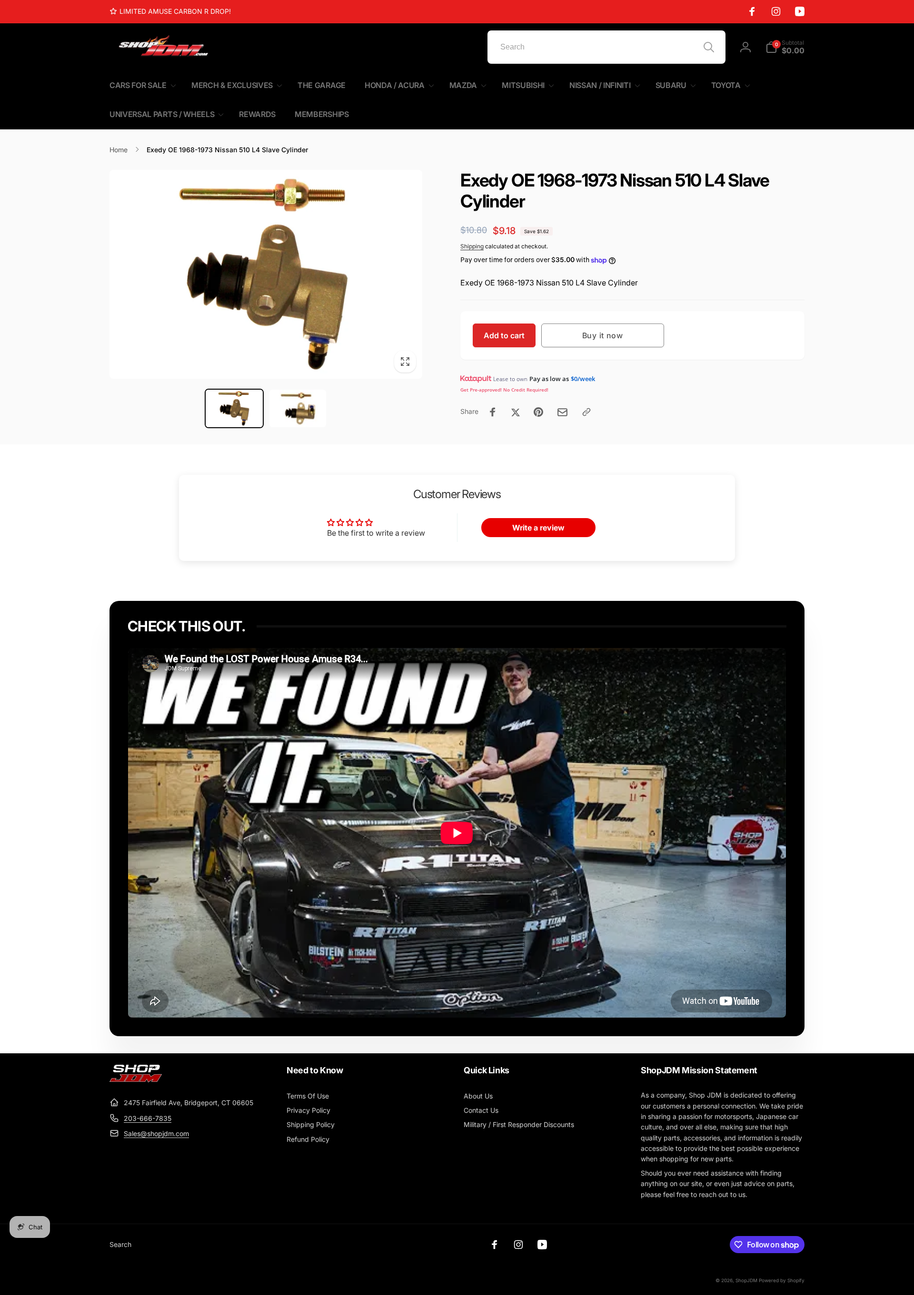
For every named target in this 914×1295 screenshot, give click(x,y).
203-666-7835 (147, 1118)
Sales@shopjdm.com (156, 1133)
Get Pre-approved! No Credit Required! (504, 389)
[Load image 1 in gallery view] (234, 409)
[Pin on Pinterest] (538, 412)
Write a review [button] (538, 527)
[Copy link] (586, 412)
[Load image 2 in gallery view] (297, 409)
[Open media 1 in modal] (265, 274)
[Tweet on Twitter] (515, 412)
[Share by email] (562, 412)
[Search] (708, 47)
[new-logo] (135, 1079)
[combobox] (606, 47)
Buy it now (602, 335)
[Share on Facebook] (492, 412)
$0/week (583, 378)
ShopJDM (746, 1280)
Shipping (472, 246)
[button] (785, 47)
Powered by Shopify (782, 1280)
